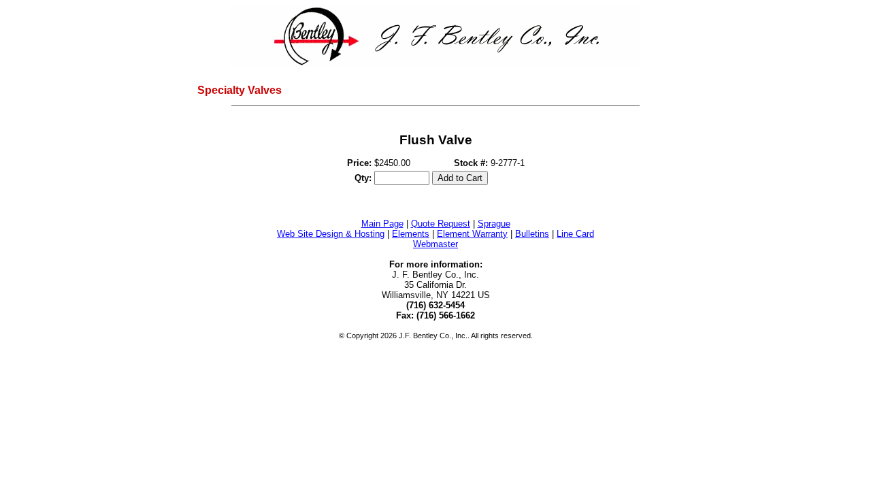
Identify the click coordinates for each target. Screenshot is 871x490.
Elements (410, 234)
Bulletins (532, 234)
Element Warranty (472, 234)
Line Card (575, 234)
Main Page (382, 223)
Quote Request (440, 223)
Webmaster (435, 244)
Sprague (494, 223)
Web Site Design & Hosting (330, 234)
